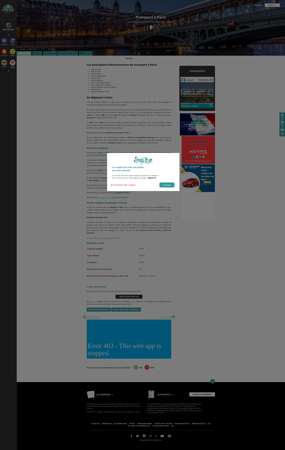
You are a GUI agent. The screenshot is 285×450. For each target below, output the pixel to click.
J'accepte (167, 185)
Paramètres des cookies (124, 185)
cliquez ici (152, 178)
